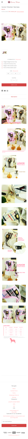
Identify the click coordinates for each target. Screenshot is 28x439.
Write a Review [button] (20, 11)
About (14, 388)
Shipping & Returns (14, 395)
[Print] (7, 91)
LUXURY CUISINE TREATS (14, 402)
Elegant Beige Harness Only (10, 61)
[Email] (5, 91)
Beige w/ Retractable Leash (10, 65)
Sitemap (14, 397)
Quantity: (14, 77)
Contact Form (14, 390)
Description (14, 96)
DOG (14, 404)
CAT (14, 406)
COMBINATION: (14, 59)
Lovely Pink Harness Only (10, 63)
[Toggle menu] (2, 2)
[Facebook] (2, 91)
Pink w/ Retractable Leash (10, 67)
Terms (14, 393)
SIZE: (14, 71)
